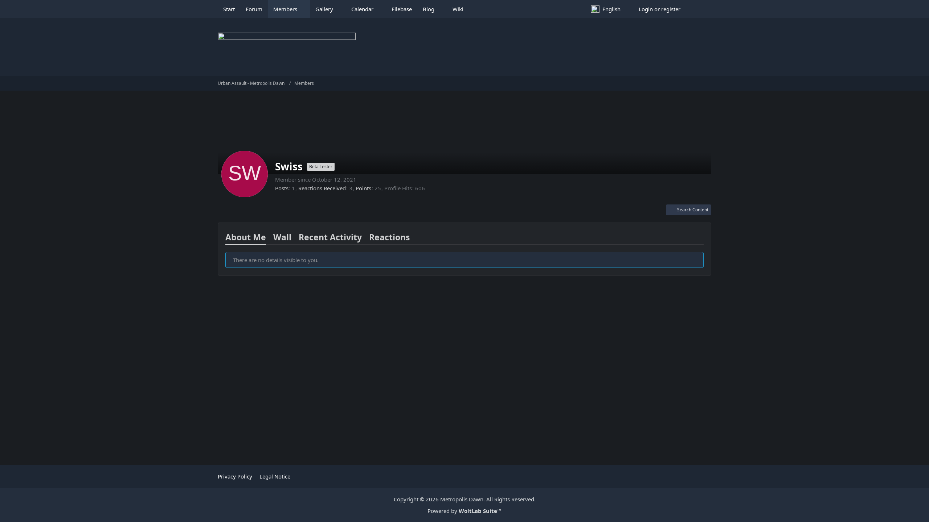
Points (363, 188)
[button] (609, 9)
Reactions (389, 237)
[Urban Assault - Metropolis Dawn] (464, 47)
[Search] (698, 9)
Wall (282, 237)
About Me (245, 237)
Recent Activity (330, 237)
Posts (281, 188)
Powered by (464, 510)
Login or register (659, 9)
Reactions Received (322, 188)
